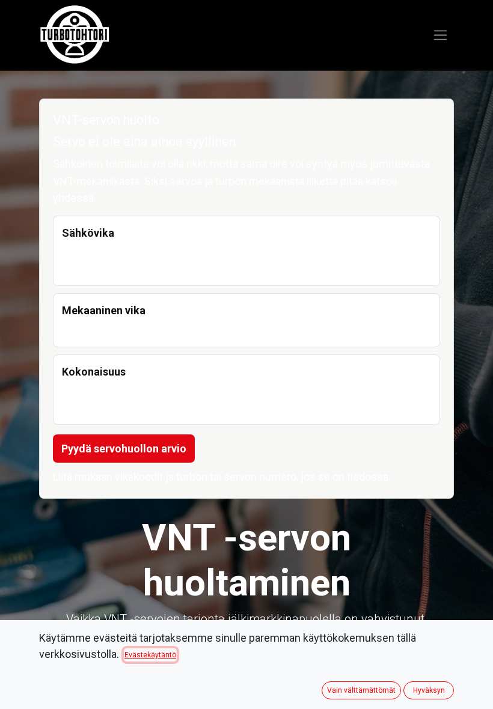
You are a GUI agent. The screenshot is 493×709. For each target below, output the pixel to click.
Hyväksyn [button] (429, 690)
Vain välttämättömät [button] (361, 690)
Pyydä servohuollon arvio (123, 448)
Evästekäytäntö (150, 655)
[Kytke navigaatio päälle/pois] (440, 35)
